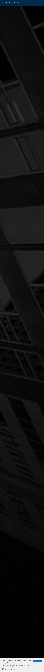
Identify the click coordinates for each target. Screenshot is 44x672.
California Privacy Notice (15, 670)
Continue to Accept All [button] (37, 660)
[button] (36, 663)
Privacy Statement (6, 670)
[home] (10, 2)
